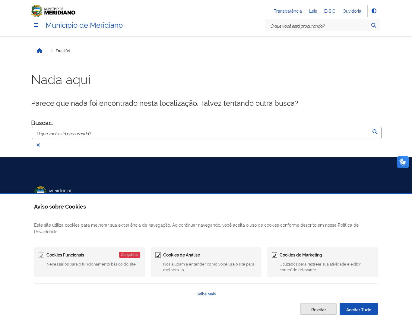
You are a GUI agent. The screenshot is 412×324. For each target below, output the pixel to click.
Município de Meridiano (84, 24)
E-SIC (329, 11)
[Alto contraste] (374, 11)
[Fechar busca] (38, 145)
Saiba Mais (206, 293)
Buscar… (42, 122)
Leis (313, 11)
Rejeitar (318, 309)
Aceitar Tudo (358, 309)
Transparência (288, 11)
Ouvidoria (352, 11)
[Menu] (36, 25)
